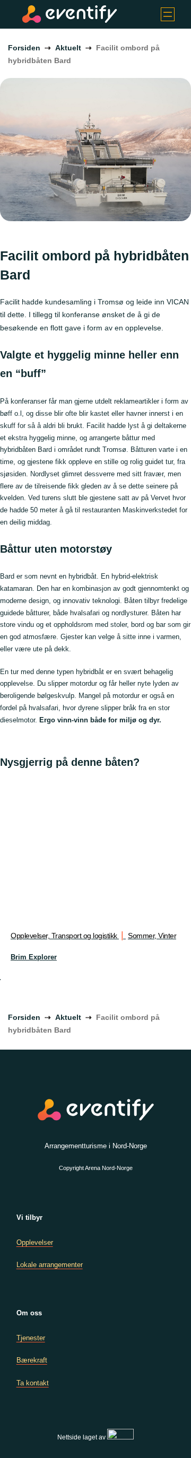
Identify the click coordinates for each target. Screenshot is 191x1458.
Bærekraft (31, 1360)
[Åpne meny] (168, 14)
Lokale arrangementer (49, 1265)
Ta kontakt (32, 1383)
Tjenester (30, 1338)
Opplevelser (34, 1242)
